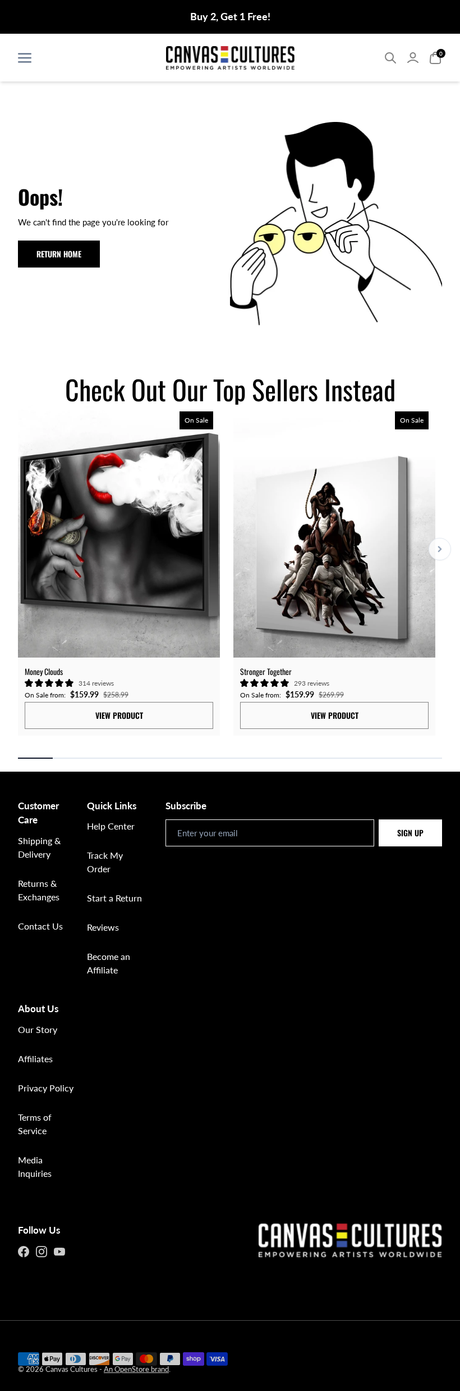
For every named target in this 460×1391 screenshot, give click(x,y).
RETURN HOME (58, 254)
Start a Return (114, 897)
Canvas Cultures (71, 1369)
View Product (119, 715)
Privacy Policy (45, 1087)
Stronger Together (266, 671)
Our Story (37, 1029)
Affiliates (35, 1058)
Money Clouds (44, 671)
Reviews (103, 927)
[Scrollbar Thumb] (35, 758)
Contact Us (40, 926)
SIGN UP (410, 833)
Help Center (111, 826)
